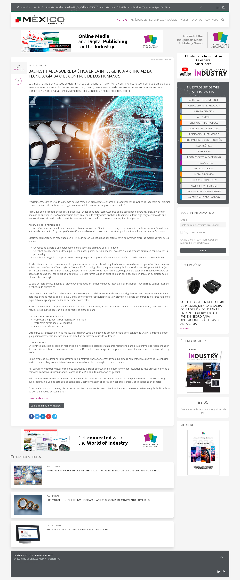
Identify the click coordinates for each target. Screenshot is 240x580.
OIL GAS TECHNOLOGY (204, 180)
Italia (106, 7)
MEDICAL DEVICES (204, 168)
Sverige (154, 7)
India (113, 7)
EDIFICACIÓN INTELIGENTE (204, 134)
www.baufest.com (39, 398)
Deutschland (82, 7)
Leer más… (185, 328)
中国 (73, 7)
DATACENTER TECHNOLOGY (204, 128)
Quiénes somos (23, 555)
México (125, 7)
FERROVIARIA (204, 151)
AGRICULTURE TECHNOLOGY (204, 105)
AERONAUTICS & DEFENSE (203, 99)
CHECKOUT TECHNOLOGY (204, 122)
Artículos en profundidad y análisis (154, 19)
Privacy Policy (44, 555)
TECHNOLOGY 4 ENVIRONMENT (203, 191)
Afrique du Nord (24, 7)
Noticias (122, 19)
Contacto (211, 19)
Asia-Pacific (39, 7)
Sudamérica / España (140, 7)
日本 (119, 7)
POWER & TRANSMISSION (204, 185)
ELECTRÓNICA (204, 145)
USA (161, 7)
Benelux (59, 7)
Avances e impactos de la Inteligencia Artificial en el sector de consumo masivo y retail (103, 470)
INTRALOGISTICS (204, 162)
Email (183, 219)
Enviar (203, 250)
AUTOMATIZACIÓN (204, 111)
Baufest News (37, 65)
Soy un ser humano (194, 232)
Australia (50, 7)
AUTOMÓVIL (204, 117)
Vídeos (184, 19)
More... (168, 7)
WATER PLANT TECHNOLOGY (204, 197)
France (100, 7)
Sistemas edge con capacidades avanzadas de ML (78, 529)
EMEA (92, 7)
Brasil (67, 7)
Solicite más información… (47, 405)
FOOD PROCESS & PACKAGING (204, 157)
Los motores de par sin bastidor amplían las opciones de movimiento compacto (98, 500)
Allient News (53, 496)
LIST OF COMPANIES (25, 561)
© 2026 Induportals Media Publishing (37, 558)
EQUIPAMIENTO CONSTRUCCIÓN (204, 139)
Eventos (197, 19)
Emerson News (54, 525)
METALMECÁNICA (204, 174)
